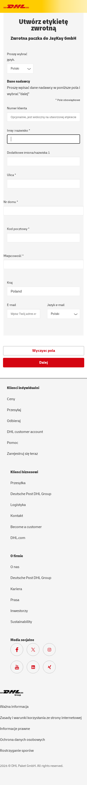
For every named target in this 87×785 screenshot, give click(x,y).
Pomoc (12, 442)
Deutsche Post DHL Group (30, 494)
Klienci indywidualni (23, 388)
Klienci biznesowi (24, 472)
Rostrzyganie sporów (17, 750)
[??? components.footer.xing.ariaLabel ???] (51, 668)
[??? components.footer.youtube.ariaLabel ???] (18, 668)
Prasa (14, 600)
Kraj (10, 283)
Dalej (43, 362)
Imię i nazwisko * (18, 131)
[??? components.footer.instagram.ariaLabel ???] (51, 651)
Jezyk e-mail (55, 305)
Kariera (16, 589)
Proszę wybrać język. (17, 57)
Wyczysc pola (43, 350)
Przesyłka (18, 483)
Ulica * (11, 175)
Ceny (11, 399)
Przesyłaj (14, 410)
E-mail (11, 305)
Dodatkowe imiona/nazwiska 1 (28, 153)
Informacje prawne (15, 728)
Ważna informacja (14, 706)
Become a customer (26, 527)
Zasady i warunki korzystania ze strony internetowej (41, 717)
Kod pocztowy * (18, 229)
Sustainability (21, 621)
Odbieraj (14, 421)
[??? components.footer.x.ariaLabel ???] (35, 651)
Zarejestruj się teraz (22, 453)
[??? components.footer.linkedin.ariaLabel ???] (35, 668)
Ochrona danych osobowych (22, 739)
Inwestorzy (19, 611)
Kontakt (16, 515)
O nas (14, 567)
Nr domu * (10, 202)
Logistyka (18, 504)
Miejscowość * (13, 256)
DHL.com (17, 538)
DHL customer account (25, 431)
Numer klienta (17, 108)
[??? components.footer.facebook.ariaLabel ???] (18, 651)
